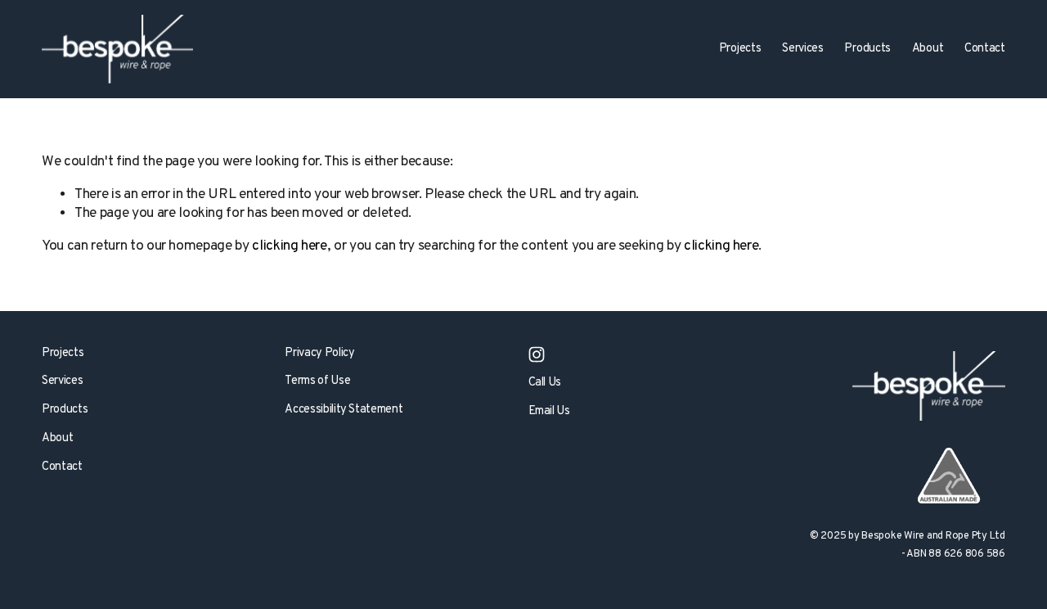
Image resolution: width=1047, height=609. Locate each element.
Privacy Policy (319, 353)
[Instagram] (536, 354)
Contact (984, 48)
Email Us (549, 411)
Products (867, 48)
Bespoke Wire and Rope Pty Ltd (933, 536)
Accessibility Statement (343, 410)
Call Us (545, 383)
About (57, 438)
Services (62, 381)
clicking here (289, 246)
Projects (62, 353)
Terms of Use (317, 381)
